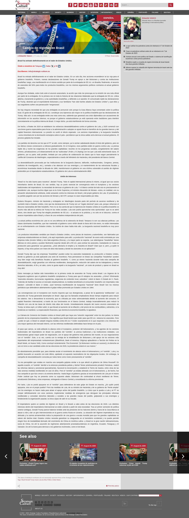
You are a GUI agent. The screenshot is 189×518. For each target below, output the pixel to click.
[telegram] (80, 5)
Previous (6, 456)
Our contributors (134, 495)
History (82, 12)
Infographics (79, 495)
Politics (49, 480)
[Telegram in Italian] (111, 5)
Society (58, 12)
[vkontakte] (86, 5)
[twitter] (75, 5)
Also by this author (129, 41)
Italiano (155, 12)
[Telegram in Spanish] (101, 5)
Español (131, 12)
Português (143, 12)
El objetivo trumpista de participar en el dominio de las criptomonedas (83, 464)
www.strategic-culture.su (74, 513)
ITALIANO (57, 504)
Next (183, 456)
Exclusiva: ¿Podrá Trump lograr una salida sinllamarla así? (33, 464)
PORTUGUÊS (48, 504)
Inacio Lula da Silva (41, 480)
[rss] (96, 5)
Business (70, 12)
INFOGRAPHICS (106, 12)
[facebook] (70, 5)
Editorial (21, 12)
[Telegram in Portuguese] (106, 5)
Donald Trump (29, 480)
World (34, 12)
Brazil (23, 480)
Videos (118, 12)
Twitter (48, 66)
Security (46, 12)
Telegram (39, 66)
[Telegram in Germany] (116, 5)
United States (56, 480)
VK (56, 66)
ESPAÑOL (39, 504)
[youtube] (91, 5)
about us (39, 508)
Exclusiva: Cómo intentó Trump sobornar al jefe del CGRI (133, 464)
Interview (94, 12)
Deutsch (167, 12)
